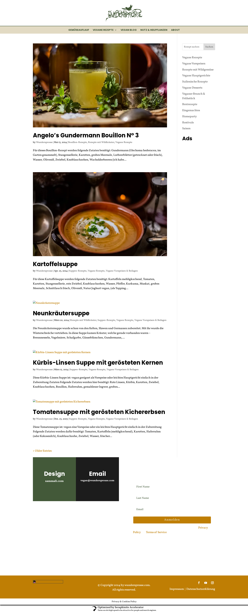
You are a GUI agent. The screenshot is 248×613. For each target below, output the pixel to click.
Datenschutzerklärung (200, 589)
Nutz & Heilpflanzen (153, 30)
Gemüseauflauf (78, 30)
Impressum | (178, 589)
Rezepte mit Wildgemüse (198, 70)
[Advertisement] (198, 193)
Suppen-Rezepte (78, 271)
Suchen (209, 46)
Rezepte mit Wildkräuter (101, 142)
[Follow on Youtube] (46, 512)
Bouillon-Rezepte (77, 142)
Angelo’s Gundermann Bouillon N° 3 (86, 135)
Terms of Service (156, 532)
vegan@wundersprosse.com (97, 480)
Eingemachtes (191, 110)
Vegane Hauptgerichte (196, 76)
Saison (186, 128)
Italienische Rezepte (195, 82)
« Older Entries (42, 451)
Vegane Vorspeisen (193, 64)
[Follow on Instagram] (37, 512)
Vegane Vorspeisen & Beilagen (122, 271)
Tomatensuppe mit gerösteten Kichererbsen (99, 412)
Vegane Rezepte (103, 30)
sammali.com (54, 481)
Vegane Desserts (192, 88)
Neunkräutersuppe (61, 313)
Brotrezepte (189, 104)
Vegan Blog (129, 30)
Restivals (188, 123)
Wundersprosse (44, 142)
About (175, 30)
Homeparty (189, 116)
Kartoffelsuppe (55, 264)
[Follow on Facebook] (56, 512)
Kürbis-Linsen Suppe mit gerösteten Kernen (98, 363)
